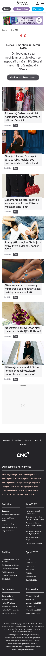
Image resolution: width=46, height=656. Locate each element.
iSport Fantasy (15, 479)
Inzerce (28, 440)
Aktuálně (7, 504)
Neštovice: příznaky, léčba (11, 514)
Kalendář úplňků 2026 (9, 527)
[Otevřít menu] (42, 3)
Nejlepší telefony (8, 599)
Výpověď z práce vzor (9, 576)
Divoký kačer (6, 579)
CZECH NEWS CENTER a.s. (32, 624)
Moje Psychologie (9, 475)
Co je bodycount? (8, 531)
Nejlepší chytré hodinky (10, 606)
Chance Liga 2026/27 (14, 494)
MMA (28, 559)
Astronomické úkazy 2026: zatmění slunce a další (34, 525)
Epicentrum (6, 511)
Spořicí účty (30, 599)
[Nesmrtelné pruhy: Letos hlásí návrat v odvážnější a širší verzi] (23, 314)
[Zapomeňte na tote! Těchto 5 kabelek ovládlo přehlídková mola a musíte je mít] (23, 186)
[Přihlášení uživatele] (37, 3)
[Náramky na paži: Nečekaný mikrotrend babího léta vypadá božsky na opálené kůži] (23, 271)
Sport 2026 (32, 552)
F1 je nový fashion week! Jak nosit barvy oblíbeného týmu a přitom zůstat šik (22, 117)
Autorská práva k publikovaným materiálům (23, 635)
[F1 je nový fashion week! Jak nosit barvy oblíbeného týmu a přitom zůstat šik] (23, 99)
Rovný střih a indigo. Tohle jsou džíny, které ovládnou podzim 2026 (23, 246)
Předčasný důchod (32, 596)
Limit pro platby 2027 (33, 603)
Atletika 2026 (31, 577)
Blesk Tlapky (24, 475)
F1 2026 (29, 573)
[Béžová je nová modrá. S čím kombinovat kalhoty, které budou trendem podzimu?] (23, 353)
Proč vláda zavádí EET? (10, 569)
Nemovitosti (14, 483)
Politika (6, 552)
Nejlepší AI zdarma (8, 603)
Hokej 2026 (30, 566)
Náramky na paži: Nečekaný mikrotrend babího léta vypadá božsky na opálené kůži (23, 289)
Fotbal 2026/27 (31, 563)
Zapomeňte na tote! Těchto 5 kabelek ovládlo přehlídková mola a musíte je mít (22, 203)
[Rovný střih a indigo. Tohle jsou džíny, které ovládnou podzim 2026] (23, 228)
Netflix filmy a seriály (9, 613)
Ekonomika (32, 589)
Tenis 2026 (30, 570)
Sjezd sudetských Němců (10, 565)
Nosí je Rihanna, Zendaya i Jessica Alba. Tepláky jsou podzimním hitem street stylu (22, 160)
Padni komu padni (8, 572)
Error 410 (14, 30)
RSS (36, 440)
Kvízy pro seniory (8, 524)
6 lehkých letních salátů (34, 543)
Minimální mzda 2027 (33, 610)
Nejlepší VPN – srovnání (10, 610)
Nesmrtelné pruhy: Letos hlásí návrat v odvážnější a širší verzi (23, 330)
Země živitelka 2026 (33, 613)
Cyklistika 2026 (31, 580)
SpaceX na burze (7, 596)
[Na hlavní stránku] (23, 3)
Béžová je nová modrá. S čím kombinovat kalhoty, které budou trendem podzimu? (22, 371)
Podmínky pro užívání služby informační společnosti (22, 638)
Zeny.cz (4, 30)
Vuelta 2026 (30, 494)
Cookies (36, 641)
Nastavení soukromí (15, 644)
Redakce (18, 440)
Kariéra (23, 445)
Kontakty (6, 440)
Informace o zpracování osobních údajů (19, 641)
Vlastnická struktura (30, 644)
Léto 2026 (31, 504)
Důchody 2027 (31, 606)
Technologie (8, 589)
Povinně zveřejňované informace (23, 650)
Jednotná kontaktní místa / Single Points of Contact (22, 647)
